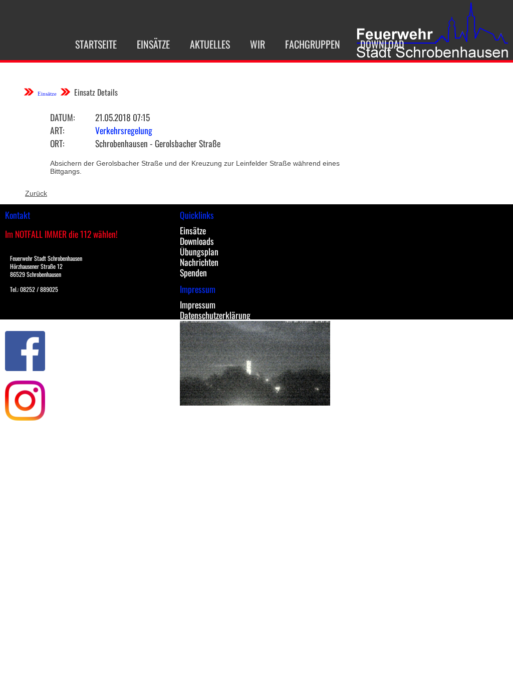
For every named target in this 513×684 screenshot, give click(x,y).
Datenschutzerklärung (215, 314)
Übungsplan (199, 251)
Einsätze (153, 44)
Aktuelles (210, 44)
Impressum (197, 304)
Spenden (193, 272)
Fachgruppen (312, 44)
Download (382, 44)
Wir (257, 44)
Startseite (96, 44)
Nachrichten (199, 261)
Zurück (36, 193)
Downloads (197, 240)
